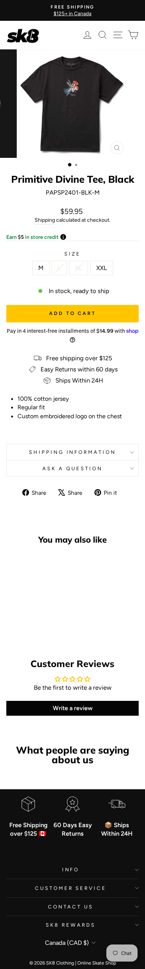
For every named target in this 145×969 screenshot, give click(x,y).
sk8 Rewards (71, 925)
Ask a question (72, 468)
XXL (101, 267)
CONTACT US (70, 907)
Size (72, 254)
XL (78, 267)
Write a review (73, 708)
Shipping (45, 220)
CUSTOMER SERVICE (71, 888)
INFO (71, 869)
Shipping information (72, 452)
